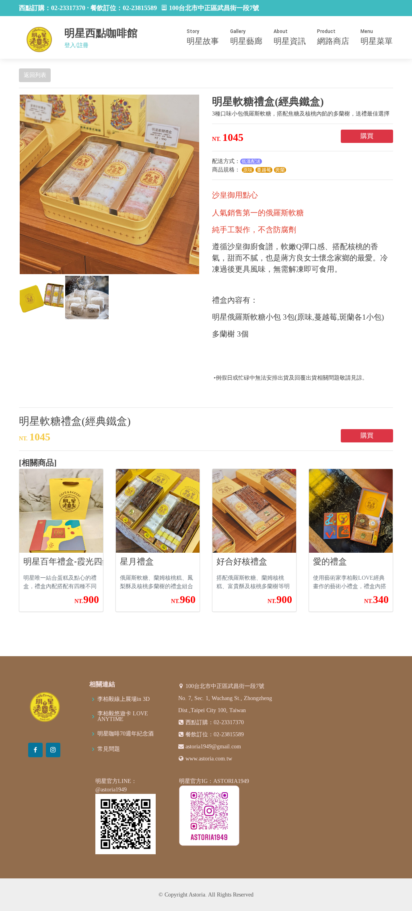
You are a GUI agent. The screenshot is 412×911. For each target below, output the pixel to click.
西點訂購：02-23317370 (214, 722)
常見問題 (108, 749)
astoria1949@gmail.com (213, 747)
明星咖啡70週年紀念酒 (125, 734)
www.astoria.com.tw (208, 759)
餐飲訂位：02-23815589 (214, 734)
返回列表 (35, 75)
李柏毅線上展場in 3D (123, 699)
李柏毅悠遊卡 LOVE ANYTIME (122, 716)
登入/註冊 (76, 45)
